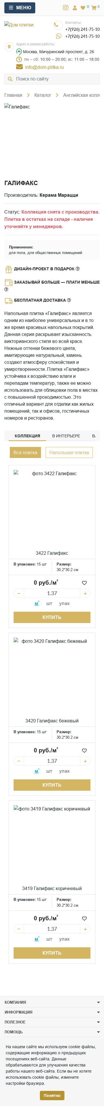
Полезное (15, 1022)
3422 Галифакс (52, 553)
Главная (13, 95)
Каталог (42, 95)
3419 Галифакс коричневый (52, 888)
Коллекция (27, 436)
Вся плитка (25, 452)
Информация (18, 1012)
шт (49, 603)
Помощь (14, 1032)
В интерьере (66, 436)
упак (64, 603)
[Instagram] (66, 7)
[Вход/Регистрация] (75, 7)
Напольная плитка (69, 452)
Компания (15, 1002)
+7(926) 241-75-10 (82, 29)
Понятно (52, 1095)
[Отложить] (84, 582)
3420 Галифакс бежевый (52, 720)
